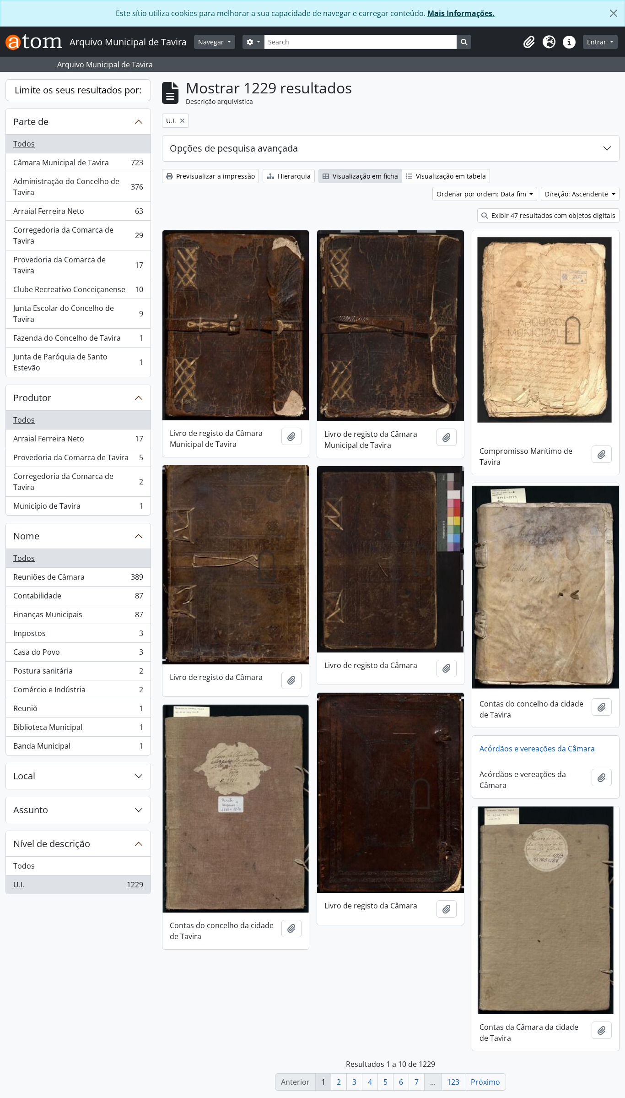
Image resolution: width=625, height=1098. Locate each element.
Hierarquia (293, 176)
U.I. (78, 887)
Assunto (30, 810)
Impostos (78, 635)
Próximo (485, 1082)
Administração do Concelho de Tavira (78, 186)
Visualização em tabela (450, 176)
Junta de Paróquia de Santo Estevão (78, 362)
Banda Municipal (78, 748)
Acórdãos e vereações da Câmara (537, 749)
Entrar (597, 42)
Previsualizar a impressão (214, 176)
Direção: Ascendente (577, 194)
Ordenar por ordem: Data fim (482, 194)
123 (453, 1082)
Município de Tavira (78, 508)
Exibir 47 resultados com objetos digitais (552, 215)
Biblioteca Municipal (78, 729)
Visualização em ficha (364, 176)
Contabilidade (78, 598)
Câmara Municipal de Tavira (78, 165)
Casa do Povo (78, 654)
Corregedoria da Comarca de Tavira (78, 235)
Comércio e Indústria (78, 692)
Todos (24, 144)
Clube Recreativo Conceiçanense (78, 291)
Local (24, 776)
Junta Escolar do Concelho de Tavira (78, 313)
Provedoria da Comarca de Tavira (78, 265)
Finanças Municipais (78, 616)
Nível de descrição (51, 843)
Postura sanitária (78, 673)
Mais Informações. (461, 13)
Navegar (212, 42)
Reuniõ (78, 710)
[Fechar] (614, 13)
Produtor (32, 397)
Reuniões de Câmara (78, 579)
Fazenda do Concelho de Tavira (78, 340)
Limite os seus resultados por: (78, 90)
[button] (529, 42)
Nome (26, 536)
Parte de (30, 121)
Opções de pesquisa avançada (234, 148)
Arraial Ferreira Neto (78, 213)
